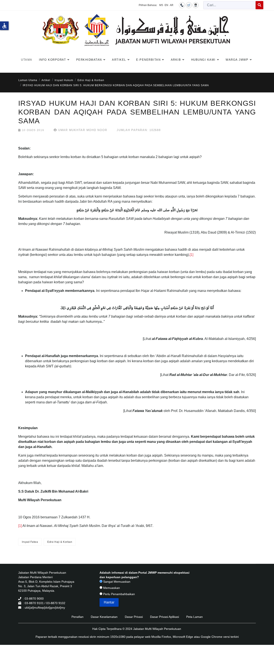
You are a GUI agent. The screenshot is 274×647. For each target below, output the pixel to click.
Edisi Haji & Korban (59, 541)
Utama (26, 59)
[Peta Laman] (195, 4)
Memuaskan (111, 588)
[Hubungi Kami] (182, 4)
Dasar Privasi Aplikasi (164, 616)
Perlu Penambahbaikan (118, 594)
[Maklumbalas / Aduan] (188, 4)
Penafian (77, 616)
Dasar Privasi (134, 616)
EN (166, 5)
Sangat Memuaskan (116, 581)
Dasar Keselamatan (104, 616)
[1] (191, 254)
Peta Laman (194, 616)
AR (171, 5)
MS (161, 5)
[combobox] (229, 5)
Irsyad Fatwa (30, 541)
